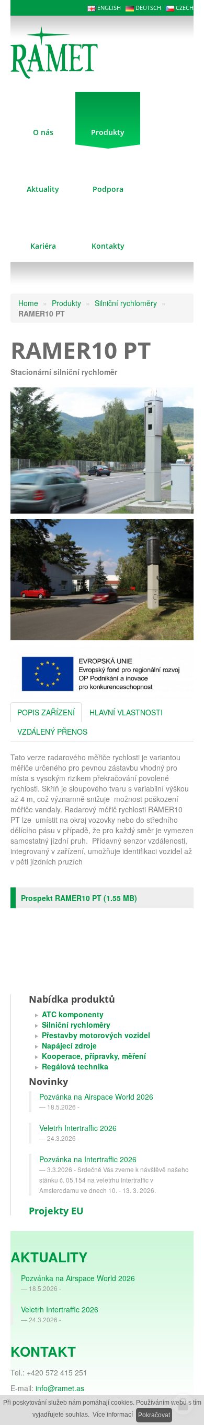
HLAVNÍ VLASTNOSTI (126, 712)
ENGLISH (108, 7)
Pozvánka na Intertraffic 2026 (88, 1159)
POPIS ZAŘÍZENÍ (46, 712)
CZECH (184, 7)
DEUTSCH (147, 7)
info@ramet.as (60, 1388)
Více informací (113, 1414)
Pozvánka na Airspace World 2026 (96, 1096)
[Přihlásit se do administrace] (183, 1404)
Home (28, 303)
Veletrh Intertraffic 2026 (78, 1128)
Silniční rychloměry (126, 303)
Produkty (66, 303)
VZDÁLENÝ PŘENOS (52, 731)
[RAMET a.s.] (68, 51)
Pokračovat (154, 1415)
